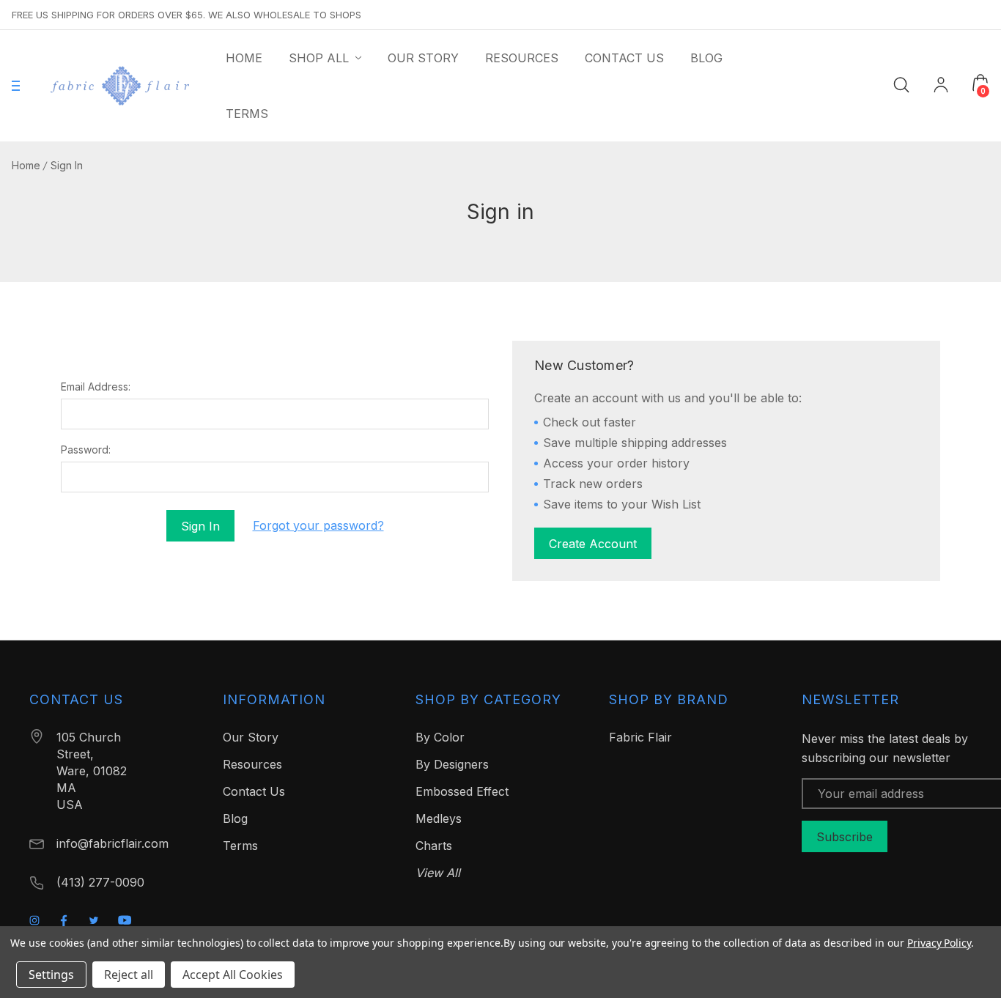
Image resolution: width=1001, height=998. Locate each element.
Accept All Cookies (232, 974)
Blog (235, 818)
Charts (433, 845)
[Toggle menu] (16, 86)
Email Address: (95, 387)
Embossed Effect (462, 791)
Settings (51, 974)
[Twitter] (94, 920)
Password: (86, 450)
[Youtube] (125, 920)
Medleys (438, 818)
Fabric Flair (640, 737)
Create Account (593, 543)
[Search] (901, 84)
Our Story (250, 737)
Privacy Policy (939, 943)
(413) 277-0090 (100, 882)
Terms (240, 845)
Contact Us (254, 791)
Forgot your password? (318, 525)
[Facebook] (64, 920)
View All (437, 872)
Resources (252, 764)
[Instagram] (34, 920)
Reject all (128, 974)
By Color (440, 737)
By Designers (452, 764)
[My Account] (941, 86)
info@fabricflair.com (112, 843)
